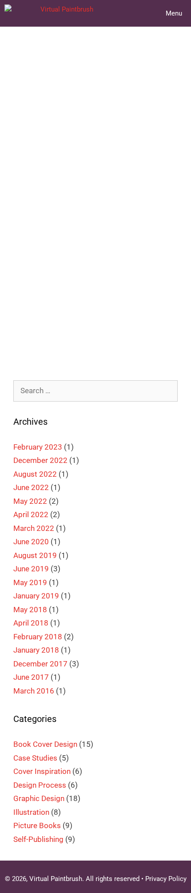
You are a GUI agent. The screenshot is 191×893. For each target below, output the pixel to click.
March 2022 (33, 528)
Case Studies (35, 757)
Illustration (58, 319)
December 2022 (40, 460)
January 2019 (36, 595)
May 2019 (30, 582)
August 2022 (35, 474)
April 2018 (30, 622)
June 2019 (31, 568)
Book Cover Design (56, 306)
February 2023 (37, 447)
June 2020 (31, 541)
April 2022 (30, 514)
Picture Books (37, 825)
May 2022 (30, 501)
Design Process (39, 785)
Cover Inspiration (119, 306)
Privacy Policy (166, 879)
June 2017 (31, 677)
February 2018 (37, 636)
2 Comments (45, 333)
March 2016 (33, 690)
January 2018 (36, 650)
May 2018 (30, 609)
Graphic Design (38, 798)
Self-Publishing (38, 839)
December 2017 (40, 663)
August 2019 (35, 555)
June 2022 (31, 487)
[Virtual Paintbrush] (48, 13)
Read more (102, 278)
